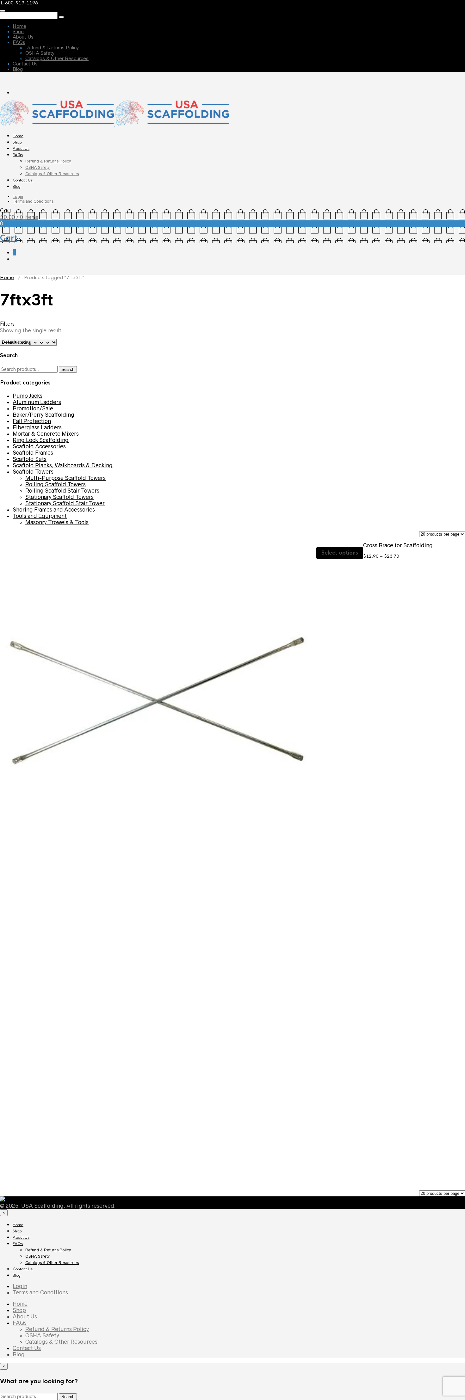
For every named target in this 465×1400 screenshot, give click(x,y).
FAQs (19, 42)
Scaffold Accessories (39, 446)
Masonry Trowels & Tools (57, 522)
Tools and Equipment (40, 516)
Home (19, 26)
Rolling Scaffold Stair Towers (62, 491)
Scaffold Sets (29, 459)
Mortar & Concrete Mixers (46, 434)
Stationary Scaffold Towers (59, 497)
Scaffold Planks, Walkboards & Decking (63, 465)
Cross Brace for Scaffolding (398, 545)
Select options (339, 553)
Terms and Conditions (33, 201)
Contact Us (25, 63)
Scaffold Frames (33, 453)
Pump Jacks (27, 396)
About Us (23, 37)
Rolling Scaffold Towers (55, 484)
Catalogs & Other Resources (57, 58)
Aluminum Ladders (37, 402)
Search (67, 369)
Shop (18, 31)
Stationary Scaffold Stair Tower (65, 503)
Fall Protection (32, 421)
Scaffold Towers (33, 472)
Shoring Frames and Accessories (54, 510)
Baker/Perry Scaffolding (43, 415)
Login (18, 196)
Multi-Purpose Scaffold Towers (65, 478)
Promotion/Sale (33, 408)
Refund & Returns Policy (52, 47)
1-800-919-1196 (19, 3)
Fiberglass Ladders (37, 427)
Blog (18, 69)
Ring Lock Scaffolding (41, 440)
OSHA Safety (39, 53)
